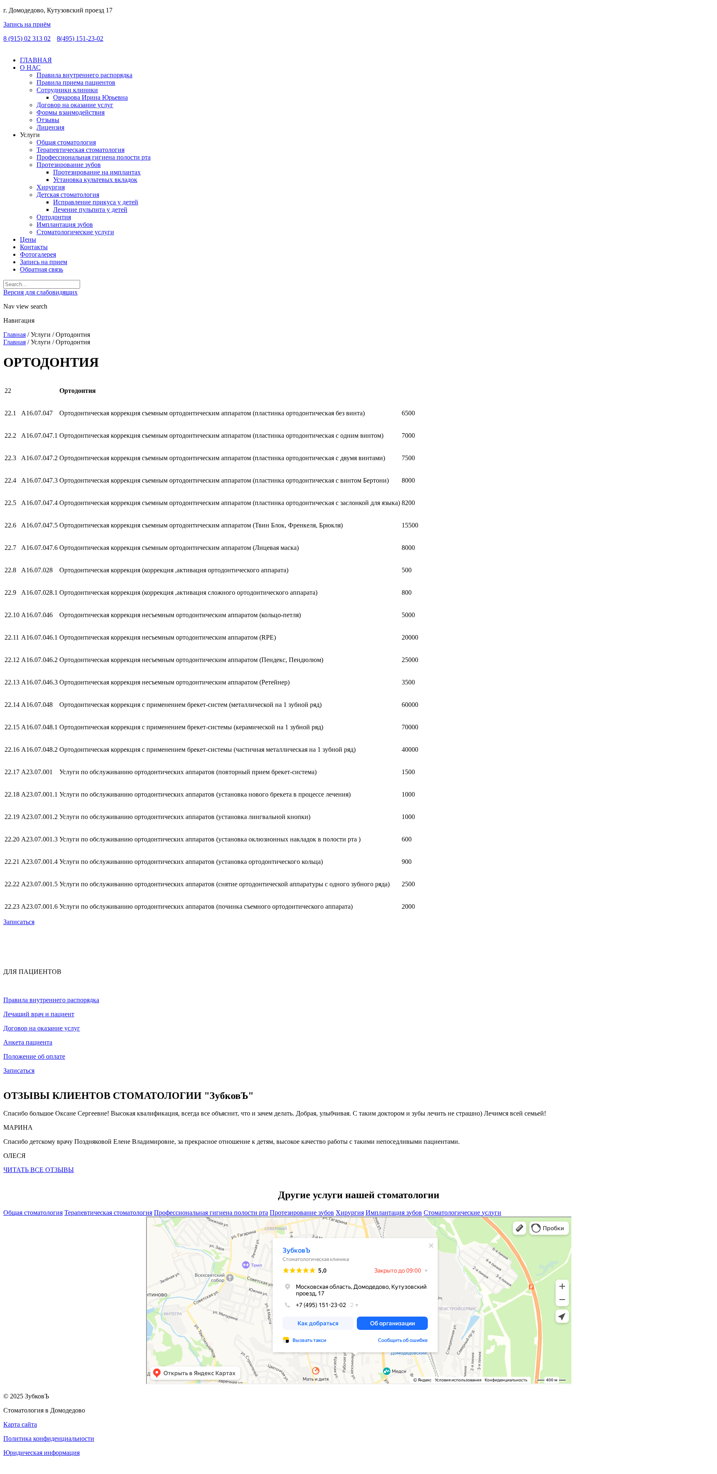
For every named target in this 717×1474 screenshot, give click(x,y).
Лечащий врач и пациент (38, 1014)
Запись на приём (27, 24)
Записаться (18, 921)
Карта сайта (20, 1424)
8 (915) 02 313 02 (27, 38)
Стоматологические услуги (462, 1212)
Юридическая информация (41, 1452)
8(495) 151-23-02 (80, 38)
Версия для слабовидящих (40, 292)
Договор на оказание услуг (41, 1028)
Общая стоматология (33, 1212)
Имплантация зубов (394, 1212)
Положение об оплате (34, 1056)
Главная (14, 334)
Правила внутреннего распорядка (51, 999)
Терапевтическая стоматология (108, 1212)
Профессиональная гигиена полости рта (211, 1212)
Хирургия (350, 1212)
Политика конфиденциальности (48, 1438)
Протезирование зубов (302, 1212)
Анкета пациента (27, 1042)
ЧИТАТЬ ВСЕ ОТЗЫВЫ (38, 1169)
